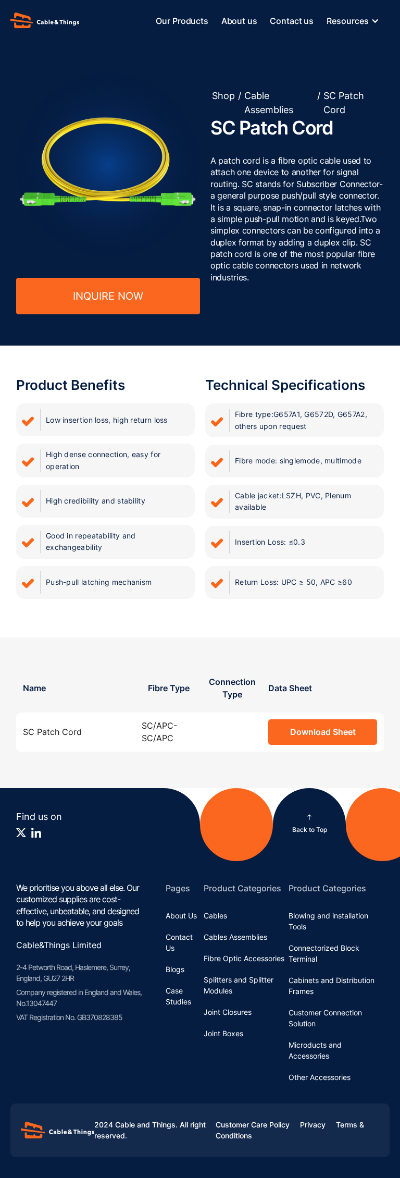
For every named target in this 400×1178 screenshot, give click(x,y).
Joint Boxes (223, 1033)
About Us (181, 915)
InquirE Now (108, 296)
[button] (358, 21)
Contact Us (179, 942)
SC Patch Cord (343, 102)
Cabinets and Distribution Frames (331, 986)
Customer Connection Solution (325, 1018)
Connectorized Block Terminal (324, 953)
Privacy (313, 1124)
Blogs (175, 969)
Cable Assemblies (268, 102)
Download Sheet (323, 732)
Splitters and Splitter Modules (238, 985)
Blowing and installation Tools (328, 921)
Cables (215, 915)
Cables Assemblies (235, 936)
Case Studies (178, 996)
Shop (223, 95)
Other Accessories (320, 1077)
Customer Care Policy (253, 1124)
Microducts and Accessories (315, 1050)
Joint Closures (228, 1012)
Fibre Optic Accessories (244, 958)
